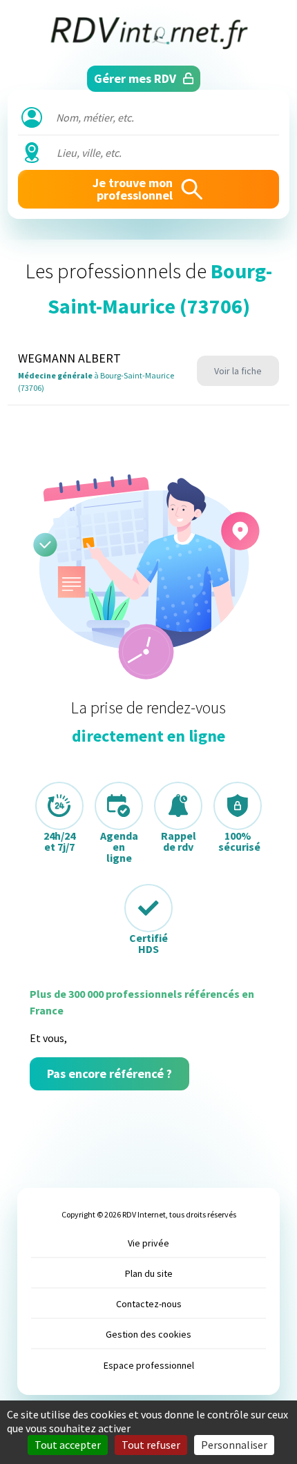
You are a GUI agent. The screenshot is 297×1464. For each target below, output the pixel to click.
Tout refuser (151, 1445)
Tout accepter (68, 1445)
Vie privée (148, 1243)
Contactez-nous (149, 1304)
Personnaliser (234, 1445)
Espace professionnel (149, 1365)
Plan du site (149, 1273)
